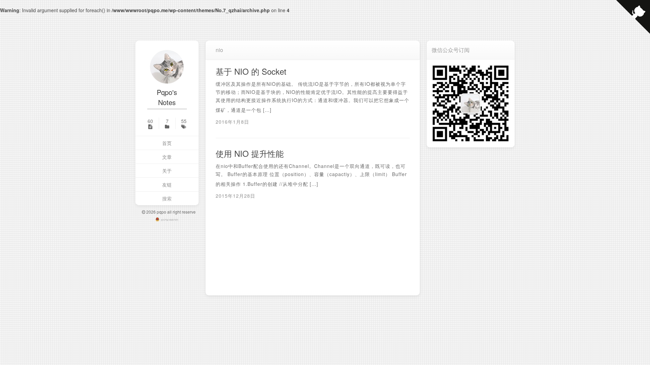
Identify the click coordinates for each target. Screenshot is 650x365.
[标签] (184, 123)
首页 (167, 143)
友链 (167, 184)
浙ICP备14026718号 (169, 219)
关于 (167, 170)
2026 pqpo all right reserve (170, 212)
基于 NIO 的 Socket (251, 71)
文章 (167, 156)
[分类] (167, 123)
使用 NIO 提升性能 (250, 153)
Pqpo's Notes (167, 97)
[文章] (150, 123)
